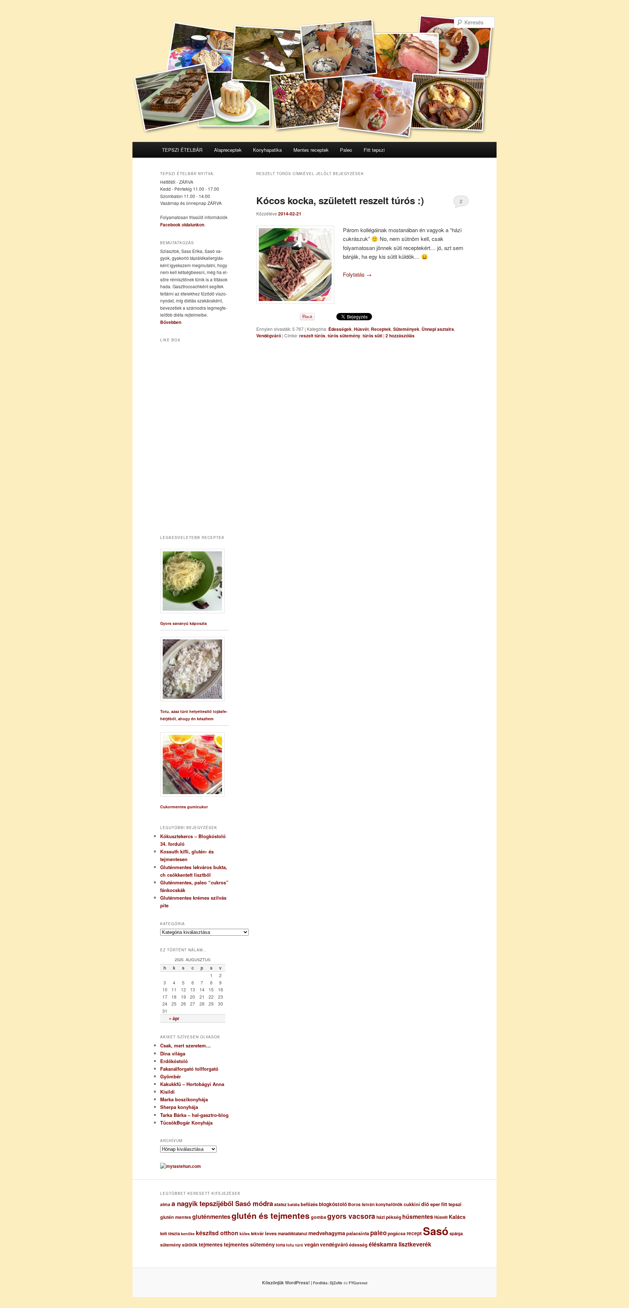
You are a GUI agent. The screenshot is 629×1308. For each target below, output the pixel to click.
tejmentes (211, 1244)
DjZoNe (336, 1282)
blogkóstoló (333, 1204)
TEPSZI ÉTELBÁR (182, 149)
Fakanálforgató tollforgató (189, 1068)
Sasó (435, 1230)
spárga (456, 1233)
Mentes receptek (311, 149)
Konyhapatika (267, 149)
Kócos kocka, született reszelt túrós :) (340, 200)
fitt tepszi (451, 1204)
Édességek (340, 329)
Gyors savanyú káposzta (183, 623)
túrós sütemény (344, 335)
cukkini (412, 1204)
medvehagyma (326, 1233)
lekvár (257, 1233)
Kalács (457, 1216)
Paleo (346, 149)
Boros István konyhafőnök (375, 1204)
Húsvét (361, 329)
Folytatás (357, 274)
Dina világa (172, 1053)
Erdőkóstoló (174, 1061)
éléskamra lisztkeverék (400, 1244)
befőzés (309, 1204)
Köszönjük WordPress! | (296, 1282)
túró (299, 1245)
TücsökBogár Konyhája (186, 1122)
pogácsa (397, 1233)
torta (280, 1245)
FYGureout (358, 1282)
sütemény (170, 1244)
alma (165, 1204)
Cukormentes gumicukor (184, 806)
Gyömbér (170, 1076)
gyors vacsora (351, 1216)
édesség (358, 1244)
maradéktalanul (292, 1233)
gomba (318, 1217)
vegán (311, 1244)
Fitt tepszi (374, 149)
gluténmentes (211, 1216)
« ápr (174, 1018)
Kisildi (167, 1091)
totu (290, 1245)
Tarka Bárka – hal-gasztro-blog (194, 1114)
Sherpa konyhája (179, 1106)
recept (414, 1233)
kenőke (188, 1233)
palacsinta (357, 1233)
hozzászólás (400, 335)
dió (425, 1204)
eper (435, 1204)
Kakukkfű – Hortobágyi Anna (192, 1084)
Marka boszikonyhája (184, 1099)
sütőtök (190, 1245)
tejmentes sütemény (249, 1244)
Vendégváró (268, 335)
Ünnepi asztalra (438, 329)
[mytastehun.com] (180, 1166)
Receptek (381, 329)
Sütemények (406, 329)
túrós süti (372, 335)
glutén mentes (175, 1217)
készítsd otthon (217, 1233)
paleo (378, 1232)
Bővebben (170, 322)
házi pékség (388, 1217)
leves (271, 1233)
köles (245, 1233)
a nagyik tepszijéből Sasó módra (222, 1203)
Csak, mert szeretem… (185, 1045)
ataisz (280, 1204)
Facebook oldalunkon (182, 224)
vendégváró (334, 1244)
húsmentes (417, 1216)
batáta (294, 1204)
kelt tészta (170, 1233)
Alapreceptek (228, 149)
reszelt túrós (312, 335)
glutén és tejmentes (271, 1215)
